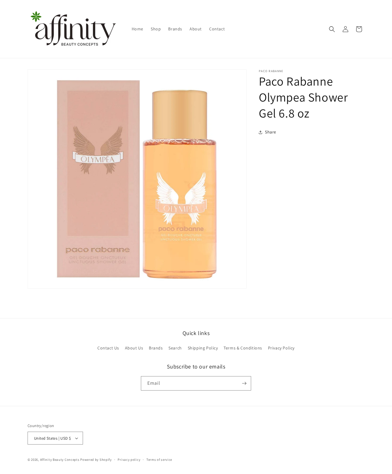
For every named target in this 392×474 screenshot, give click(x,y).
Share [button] (270, 132)
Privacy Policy (281, 348)
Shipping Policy (203, 348)
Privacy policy (129, 459)
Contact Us (108, 348)
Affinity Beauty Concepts (60, 459)
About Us (134, 348)
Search (175, 348)
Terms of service (159, 459)
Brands (156, 348)
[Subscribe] (244, 383)
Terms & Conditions (243, 348)
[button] (332, 29)
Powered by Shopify (96, 459)
